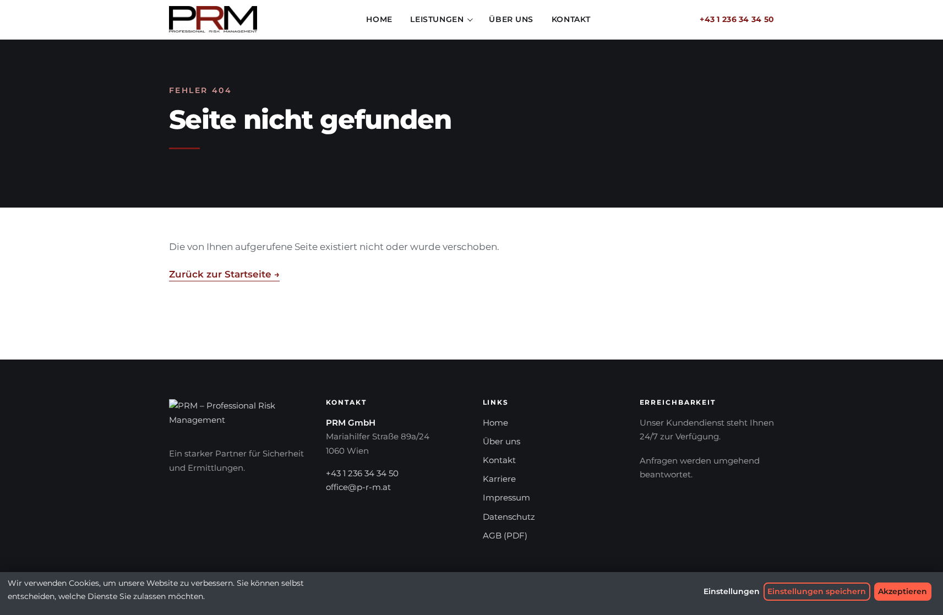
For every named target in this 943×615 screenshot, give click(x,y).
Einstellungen (732, 591)
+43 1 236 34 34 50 (737, 19)
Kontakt (571, 19)
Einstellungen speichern (816, 591)
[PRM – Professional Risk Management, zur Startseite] (213, 19)
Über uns (511, 19)
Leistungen (437, 19)
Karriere (499, 479)
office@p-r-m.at (358, 487)
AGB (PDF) (505, 536)
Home (379, 19)
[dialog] (471, 593)
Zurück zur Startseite (224, 274)
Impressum (506, 498)
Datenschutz (509, 517)
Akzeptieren (902, 591)
